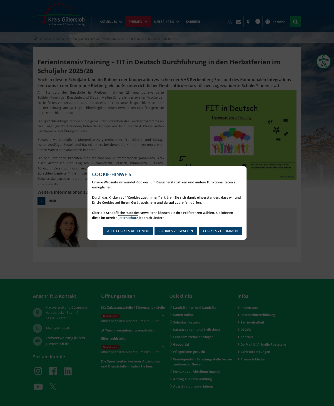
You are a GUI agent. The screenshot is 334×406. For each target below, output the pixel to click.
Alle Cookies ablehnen (128, 231)
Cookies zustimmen (220, 231)
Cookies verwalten (176, 231)
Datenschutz (128, 218)
